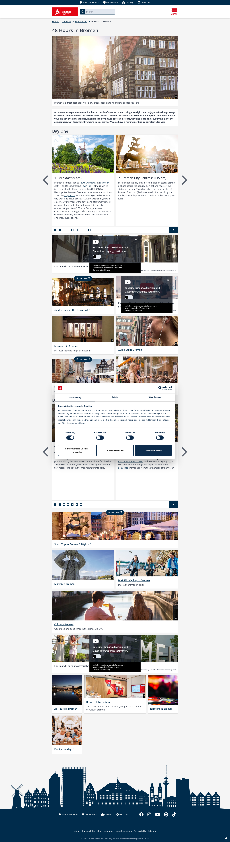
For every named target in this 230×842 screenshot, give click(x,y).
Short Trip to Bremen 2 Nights (71, 544)
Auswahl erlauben (115, 450)
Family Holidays (63, 749)
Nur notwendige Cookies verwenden (76, 450)
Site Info (152, 831)
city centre (69, 195)
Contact (77, 831)
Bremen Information (98, 702)
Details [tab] (115, 397)
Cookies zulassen (153, 450)
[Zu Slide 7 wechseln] (81, 230)
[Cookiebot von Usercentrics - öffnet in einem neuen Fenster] (160, 388)
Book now (82, 278)
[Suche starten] (82, 11)
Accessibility (140, 831)
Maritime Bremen (64, 583)
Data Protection (124, 831)
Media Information (93, 831)
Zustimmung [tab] (75, 397)
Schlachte (123, 467)
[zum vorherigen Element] (46, 180)
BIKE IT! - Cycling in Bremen (134, 580)
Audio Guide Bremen (130, 349)
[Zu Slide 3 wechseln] (64, 230)
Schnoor (104, 182)
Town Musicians (87, 182)
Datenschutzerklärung (101, 270)
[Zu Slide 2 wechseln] (60, 230)
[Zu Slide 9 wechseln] (89, 230)
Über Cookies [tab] (155, 397)
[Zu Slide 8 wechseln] (85, 230)
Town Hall (86, 185)
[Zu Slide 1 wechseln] (55, 230)
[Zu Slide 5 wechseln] (72, 230)
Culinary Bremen (63, 624)
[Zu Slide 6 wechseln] (77, 230)
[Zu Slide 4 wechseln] (68, 230)
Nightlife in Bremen (161, 708)
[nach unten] (226, 838)
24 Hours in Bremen (65, 708)
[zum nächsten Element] (184, 180)
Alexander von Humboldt (130, 461)
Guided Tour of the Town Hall (71, 310)
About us (109, 831)
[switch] (100, 437)
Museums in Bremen (66, 346)
